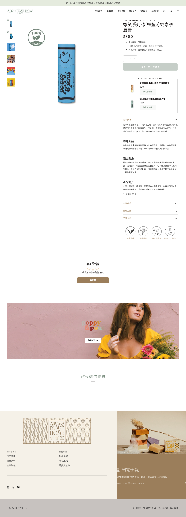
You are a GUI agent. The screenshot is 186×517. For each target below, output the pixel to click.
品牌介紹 (127, 218)
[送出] (184, 483)
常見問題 (11, 456)
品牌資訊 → (93, 340)
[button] (99, 11)
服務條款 (63, 456)
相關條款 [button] (63, 451)
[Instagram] (13, 487)
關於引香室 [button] (12, 451)
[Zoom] (66, 67)
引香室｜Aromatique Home (149, 508)
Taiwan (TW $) (17, 508)
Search (174, 508)
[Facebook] (8, 487)
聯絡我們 (11, 460)
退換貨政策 (64, 465)
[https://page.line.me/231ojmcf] (18, 487)
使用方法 (127, 210)
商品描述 (127, 119)
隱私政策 (63, 460)
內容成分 (127, 203)
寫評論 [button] (93, 280)
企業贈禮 (11, 465)
